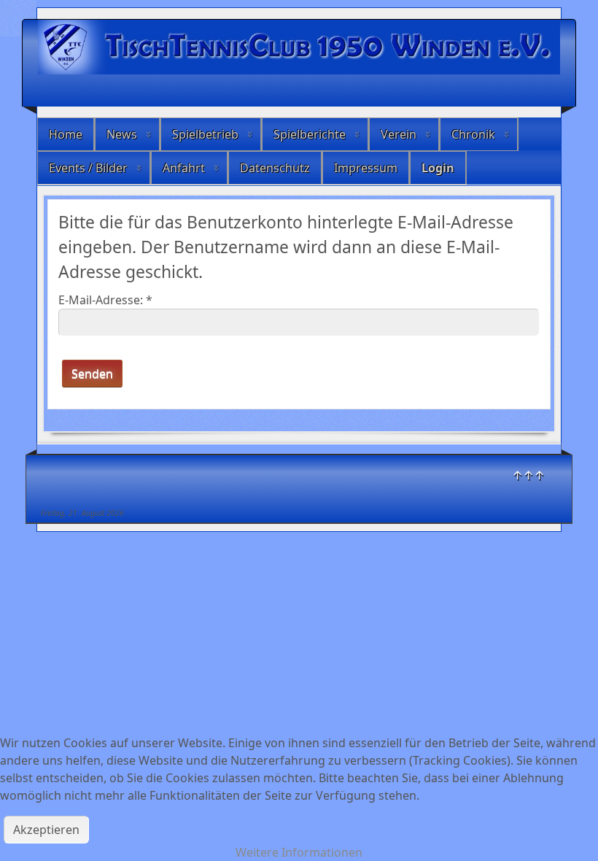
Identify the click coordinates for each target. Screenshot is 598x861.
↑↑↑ (528, 475)
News (121, 134)
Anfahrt (184, 168)
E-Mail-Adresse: (105, 300)
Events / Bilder (88, 168)
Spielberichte (309, 134)
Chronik (473, 134)
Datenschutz (275, 168)
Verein (398, 134)
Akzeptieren (46, 830)
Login (438, 168)
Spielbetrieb (205, 134)
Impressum (365, 168)
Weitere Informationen (299, 852)
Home (65, 134)
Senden (92, 374)
